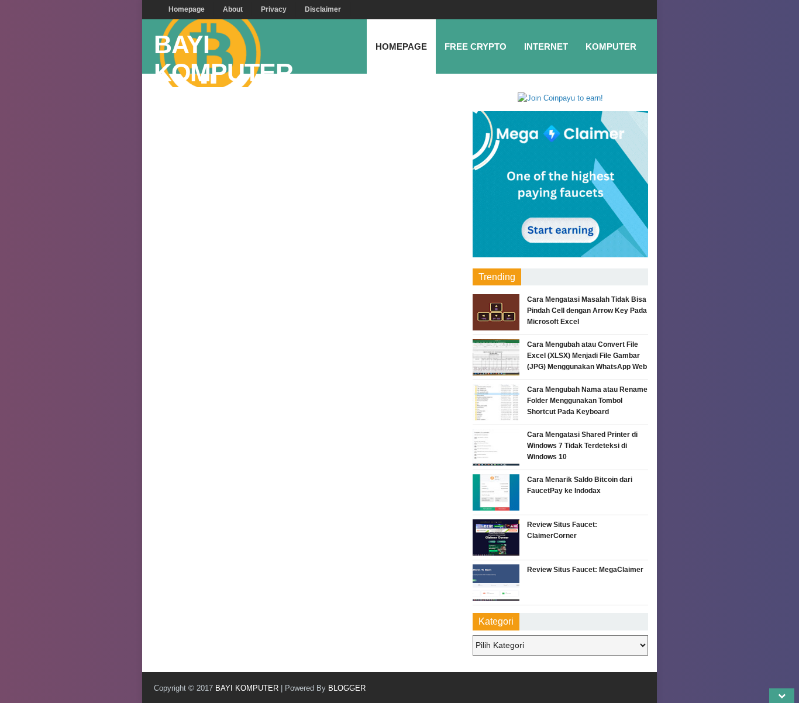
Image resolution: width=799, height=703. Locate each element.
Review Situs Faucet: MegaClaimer (585, 570)
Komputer (611, 46)
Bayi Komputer (223, 59)
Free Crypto (476, 46)
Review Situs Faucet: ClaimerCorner (562, 530)
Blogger (347, 688)
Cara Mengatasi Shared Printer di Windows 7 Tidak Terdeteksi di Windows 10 (582, 445)
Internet (546, 46)
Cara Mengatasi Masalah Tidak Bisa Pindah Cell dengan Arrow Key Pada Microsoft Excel (587, 310)
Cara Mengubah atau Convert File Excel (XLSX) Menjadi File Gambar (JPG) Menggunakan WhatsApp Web (587, 355)
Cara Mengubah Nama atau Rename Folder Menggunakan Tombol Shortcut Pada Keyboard (587, 400)
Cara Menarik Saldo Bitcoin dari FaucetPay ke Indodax (579, 485)
